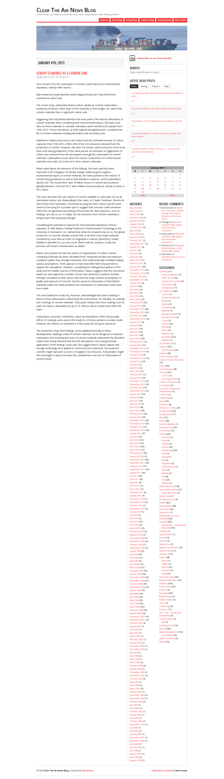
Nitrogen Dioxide (170, 314)
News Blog (117, 20)
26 (158, 188)
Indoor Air (164, 512)
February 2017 (136, 263)
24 (142, 188)
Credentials (164, 398)
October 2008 (136, 583)
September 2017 (137, 243)
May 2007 (134, 633)
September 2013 (137, 391)
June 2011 (134, 479)
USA (163, 479)
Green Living (165, 496)
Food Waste (164, 430)
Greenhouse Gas (167, 499)
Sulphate (166, 340)
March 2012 (135, 449)
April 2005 (134, 685)
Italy (163, 460)
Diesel (162, 401)
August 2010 (135, 511)
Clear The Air (168, 278)
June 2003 (134, 718)
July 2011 (134, 476)
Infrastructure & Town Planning (169, 517)
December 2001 (137, 737)
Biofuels (163, 353)
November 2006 (137, 649)
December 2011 (137, 459)
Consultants (164, 385)
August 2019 (135, 224)
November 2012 (137, 423)
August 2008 (135, 590)
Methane (166, 310)
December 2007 (137, 616)
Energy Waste (165, 414)
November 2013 (137, 384)
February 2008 (136, 610)
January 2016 (136, 305)
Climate (162, 372)
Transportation (166, 618)
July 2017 (134, 250)
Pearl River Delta (166, 577)
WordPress (88, 770)
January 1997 (136, 753)
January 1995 (136, 760)
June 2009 (134, 557)
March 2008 (135, 606)
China (161, 365)
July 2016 (134, 286)
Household (167, 307)
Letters (165, 563)
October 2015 (136, 315)
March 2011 (135, 489)
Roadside (166, 336)
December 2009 (137, 538)
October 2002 (136, 721)
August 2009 (135, 551)
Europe (165, 447)
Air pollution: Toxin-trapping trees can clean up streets (157, 121)
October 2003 (136, 711)
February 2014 (136, 374)
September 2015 (137, 318)
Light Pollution (165, 534)
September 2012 (137, 430)
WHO (161, 641)
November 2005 (137, 675)
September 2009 (137, 547)
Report (165, 567)
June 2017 (134, 253)
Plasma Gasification (168, 580)
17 (142, 185)
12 (158, 181)
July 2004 (134, 705)
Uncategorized (166, 625)
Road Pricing (165, 596)
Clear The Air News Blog (66, 10)
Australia (166, 437)
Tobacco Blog (147, 20)
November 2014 (137, 351)
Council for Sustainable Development (170, 390)
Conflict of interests (168, 382)
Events (162, 420)
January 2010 (136, 534)
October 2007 (136, 623)
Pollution (163, 583)
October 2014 (136, 354)
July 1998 (134, 750)
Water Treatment (167, 638)
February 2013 (136, 413)
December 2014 (137, 348)
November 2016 (137, 273)
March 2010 (135, 528)
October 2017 (136, 240)
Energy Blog (131, 20)
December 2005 (137, 672)
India (164, 453)
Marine (162, 541)
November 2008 (137, 580)
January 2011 (136, 495)
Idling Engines (165, 506)
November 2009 (137, 541)
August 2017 (135, 247)
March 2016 (135, 299)
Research (166, 570)
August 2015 (135, 322)
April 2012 (134, 446)
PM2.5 (164, 330)
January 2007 (136, 642)
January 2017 (136, 266)
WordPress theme (162, 770)
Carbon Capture (166, 356)
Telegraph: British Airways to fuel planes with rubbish (173, 248)
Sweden (165, 473)
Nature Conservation (169, 547)
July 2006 (134, 652)
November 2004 (137, 698)
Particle (165, 323)
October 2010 (136, 505)
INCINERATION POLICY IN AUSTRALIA (173, 258)
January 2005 (136, 691)
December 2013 (137, 381)
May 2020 (134, 207)
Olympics (163, 554)
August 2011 (135, 472)
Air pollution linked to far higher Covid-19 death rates (156, 108)
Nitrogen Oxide (169, 317)
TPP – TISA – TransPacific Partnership (170, 614)
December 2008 (137, 577)
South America (168, 466)
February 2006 (136, 665)
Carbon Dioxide (169, 297)
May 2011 (134, 482)
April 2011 (134, 485)
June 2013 (134, 400)
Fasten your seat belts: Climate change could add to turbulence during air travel (172, 213)
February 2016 (136, 302)
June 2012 (134, 440)
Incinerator (164, 509)
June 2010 (134, 518)
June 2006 (134, 655)
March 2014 (135, 371)
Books (165, 560)
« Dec (142, 195)
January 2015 (136, 345)
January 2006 (136, 669)
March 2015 (135, 338)
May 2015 (134, 332)
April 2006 (134, 659)
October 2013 (136, 387)
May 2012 (134, 443)
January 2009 (136, 574)
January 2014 (136, 377)
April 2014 (134, 368)
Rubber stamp (166, 599)
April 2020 (134, 211)
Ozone (165, 320)
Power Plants (165, 586)
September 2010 (137, 508)
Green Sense (167, 284)
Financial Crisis (166, 427)
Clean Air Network (170, 274)
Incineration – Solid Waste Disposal (173, 526)
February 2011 (136, 492)
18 (150, 185)
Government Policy (168, 489)
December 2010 (137, 499)
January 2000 (136, 747)
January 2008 (136, 613)
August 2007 (135, 626)
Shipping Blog (164, 20)
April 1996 (134, 757)
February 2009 (136, 570)
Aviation (163, 346)
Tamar (162, 603)
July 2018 (134, 230)
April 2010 (134, 525)
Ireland (165, 456)
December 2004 (137, 695)
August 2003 (135, 714)
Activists (163, 271)
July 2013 (134, 397)
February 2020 (136, 217)
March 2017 (135, 260)
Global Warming (166, 486)
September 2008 (137, 587)
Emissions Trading (167, 407)
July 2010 (134, 515)
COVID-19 (163, 394)
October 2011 (136, 466)
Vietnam (165, 483)
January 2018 (136, 237)
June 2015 (134, 328)
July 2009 (134, 554)
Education (163, 404)
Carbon (165, 294)
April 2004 (134, 708)
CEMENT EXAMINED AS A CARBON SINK (61, 73)
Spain (164, 470)
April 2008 (134, 603)
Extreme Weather (167, 424)
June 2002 (134, 731)
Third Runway (168, 350)
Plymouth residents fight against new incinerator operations (172, 226)
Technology (164, 606)
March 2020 (135, 214)
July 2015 (134, 325)
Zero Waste (167, 635)
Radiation (166, 333)
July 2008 (134, 593)
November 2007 (137, 619)
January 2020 (136, 220)
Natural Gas (164, 544)
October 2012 (136, 427)
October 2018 (136, 227)
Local (161, 537)
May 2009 (134, 561)
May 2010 (134, 521)
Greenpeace (167, 287)
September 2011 (137, 469)
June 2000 (134, 744)
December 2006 (137, 646)
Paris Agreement (169, 378)
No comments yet (63, 77)
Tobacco (163, 609)
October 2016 (136, 276)
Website (104, 20)
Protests (163, 590)
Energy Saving (165, 411)
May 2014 (134, 364)
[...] (133, 100)
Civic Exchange (166, 369)
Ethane (165, 300)
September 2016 (137, 279)
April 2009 (134, 564)
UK (163, 476)
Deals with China (169, 492)
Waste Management (168, 632)
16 (135, 185)
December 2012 (137, 420)
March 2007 (135, 636)
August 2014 (135, 361)
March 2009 (135, 567)
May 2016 (134, 292)
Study (164, 573)
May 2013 (134, 404)
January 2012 (136, 456)
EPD (161, 417)
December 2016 (137, 270)
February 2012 (136, 453)
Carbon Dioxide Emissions (171, 359)
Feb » (172, 195)
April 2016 (134, 296)
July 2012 (134, 436)
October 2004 (136, 701)
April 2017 (134, 256)
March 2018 (135, 234)
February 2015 (136, 341)
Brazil (164, 440)
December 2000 (137, 740)
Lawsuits (163, 531)
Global (162, 434)
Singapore (166, 463)
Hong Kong (167, 450)
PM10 (164, 327)
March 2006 (135, 662)
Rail (163, 622)
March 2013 (135, 410)
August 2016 (135, 283)
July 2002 (134, 727)
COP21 (165, 375)
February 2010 (136, 531)
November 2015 (137, 312)
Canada (165, 443)
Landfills (163, 521)
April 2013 (134, 407)
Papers (162, 557)
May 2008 (134, 600)
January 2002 (136, 734)
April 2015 (134, 335)
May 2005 (134, 682)
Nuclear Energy (166, 550)
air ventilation (165, 343)
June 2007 (134, 629)
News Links (180, 20)
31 (142, 192)
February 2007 (136, 639)
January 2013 (136, 417)
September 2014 (137, 358)
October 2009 (136, 544)
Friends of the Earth (171, 281)
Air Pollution (165, 291)
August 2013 (135, 394)
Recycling (163, 593)
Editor (52, 77)
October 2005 (136, 678)
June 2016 (134, 289)
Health (165, 304)
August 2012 (135, 433)
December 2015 (137, 309)
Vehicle (162, 628)
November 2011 (137, 463)
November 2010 (137, 502)
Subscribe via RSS (154, 58)
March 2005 (135, 688)
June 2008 (134, 597)
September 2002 (137, 724)
